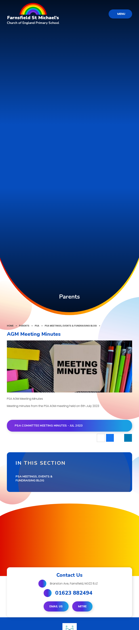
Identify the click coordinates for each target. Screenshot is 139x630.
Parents (24, 325)
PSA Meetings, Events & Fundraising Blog (71, 325)
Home (10, 325)
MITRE (82, 606)
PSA (37, 325)
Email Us (56, 606)
